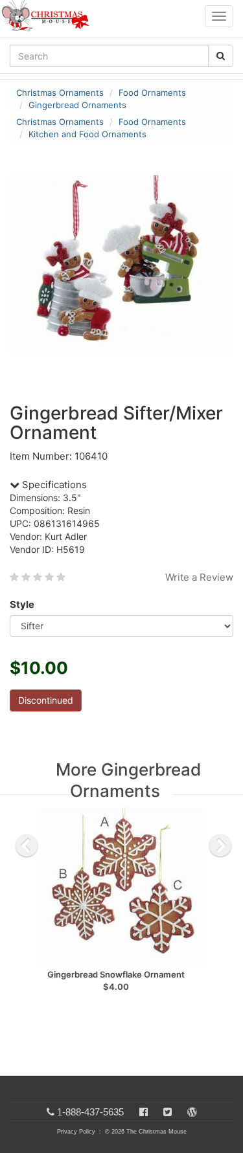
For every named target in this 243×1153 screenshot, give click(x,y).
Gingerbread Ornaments (77, 105)
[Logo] (49, 16)
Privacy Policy (76, 1131)
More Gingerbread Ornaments (128, 780)
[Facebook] (143, 1111)
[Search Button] (220, 56)
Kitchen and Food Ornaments (87, 134)
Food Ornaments (152, 92)
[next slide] (220, 845)
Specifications (53, 484)
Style (22, 604)
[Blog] (192, 1111)
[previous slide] (27, 845)
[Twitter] (167, 1111)
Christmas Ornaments (60, 92)
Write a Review (199, 577)
